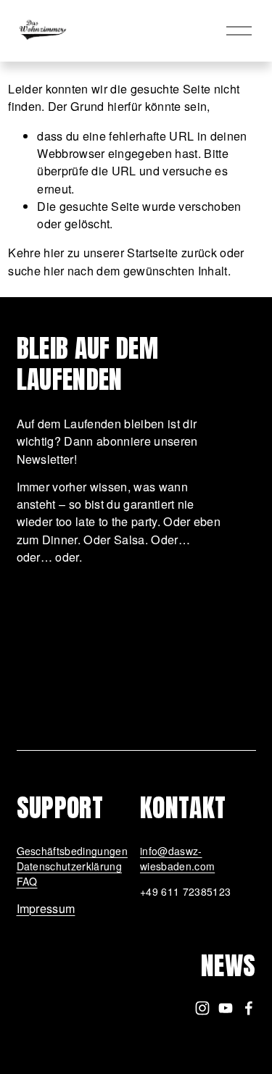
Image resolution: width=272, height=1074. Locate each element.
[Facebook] (249, 1008)
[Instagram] (202, 1008)
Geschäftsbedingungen (72, 851)
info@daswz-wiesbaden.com (177, 858)
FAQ (27, 881)
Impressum (46, 908)
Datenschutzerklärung (69, 866)
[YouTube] (225, 1008)
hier (54, 252)
